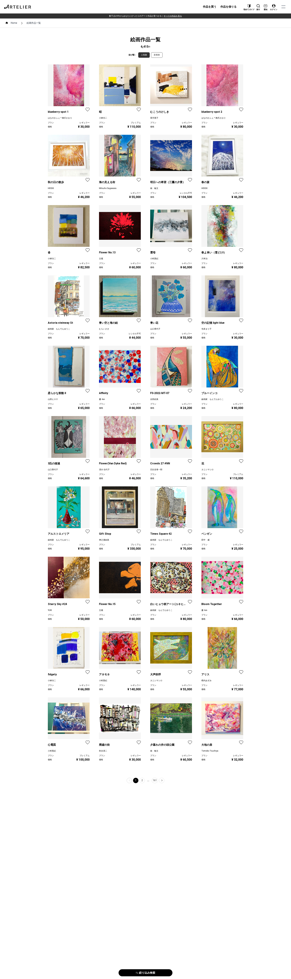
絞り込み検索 (147, 972)
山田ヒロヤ (53, 399)
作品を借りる (228, 6)
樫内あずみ (206, 680)
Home (14, 23)
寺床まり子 (206, 329)
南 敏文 (154, 188)
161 (155, 780)
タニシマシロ (207, 469)
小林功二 (103, 118)
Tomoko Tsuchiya (209, 751)
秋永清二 (103, 751)
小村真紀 (154, 258)
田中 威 (205, 540)
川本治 (204, 258)
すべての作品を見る (173, 16)
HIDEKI (51, 188)
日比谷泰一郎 (156, 469)
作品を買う (209, 6)
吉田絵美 (154, 399)
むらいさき (104, 329)
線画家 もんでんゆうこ (59, 329)
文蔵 (101, 258)
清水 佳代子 (104, 469)
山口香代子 (155, 329)
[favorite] (88, 110)
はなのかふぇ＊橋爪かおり (60, 118)
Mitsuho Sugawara (107, 188)
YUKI (50, 610)
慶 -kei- (102, 399)
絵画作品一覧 (34, 23)
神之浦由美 (104, 540)
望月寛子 (154, 118)
